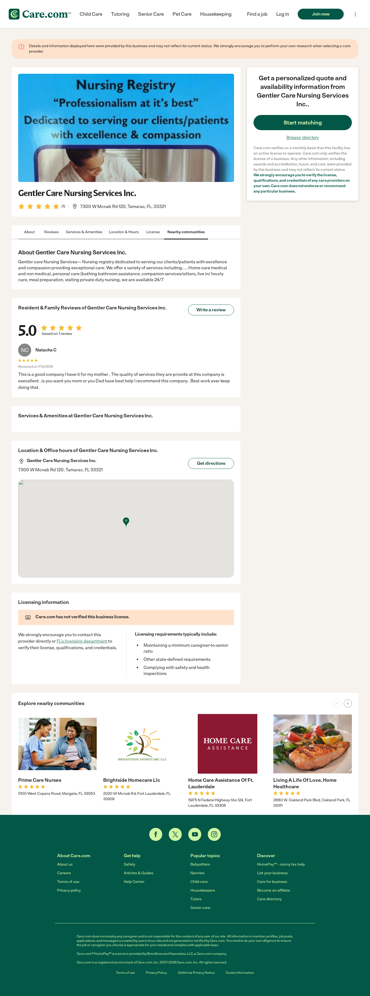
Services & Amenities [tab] (84, 232)
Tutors (196, 899)
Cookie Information (240, 973)
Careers (64, 873)
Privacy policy (69, 890)
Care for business (272, 881)
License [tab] (153, 232)
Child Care (91, 14)
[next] (348, 703)
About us (65, 864)
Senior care (200, 907)
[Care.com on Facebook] (155, 834)
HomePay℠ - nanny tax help (281, 864)
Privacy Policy (156, 973)
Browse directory (303, 137)
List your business (272, 873)
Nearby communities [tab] (186, 232)
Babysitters (200, 864)
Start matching (303, 122)
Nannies (197, 873)
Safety (129, 864)
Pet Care (182, 14)
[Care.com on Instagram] (214, 834)
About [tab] (29, 232)
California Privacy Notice (196, 973)
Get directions (211, 463)
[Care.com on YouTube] (194, 834)
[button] (282, 14)
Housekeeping (216, 14)
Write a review (211, 309)
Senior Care (151, 14)
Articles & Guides (138, 873)
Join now (321, 14)
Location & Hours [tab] (124, 232)
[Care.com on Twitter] (175, 834)
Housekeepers (202, 890)
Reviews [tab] (51, 232)
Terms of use (68, 881)
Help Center (134, 881)
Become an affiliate (273, 890)
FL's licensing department (82, 641)
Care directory (269, 899)
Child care (199, 881)
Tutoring (120, 14)
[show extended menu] (355, 14)
